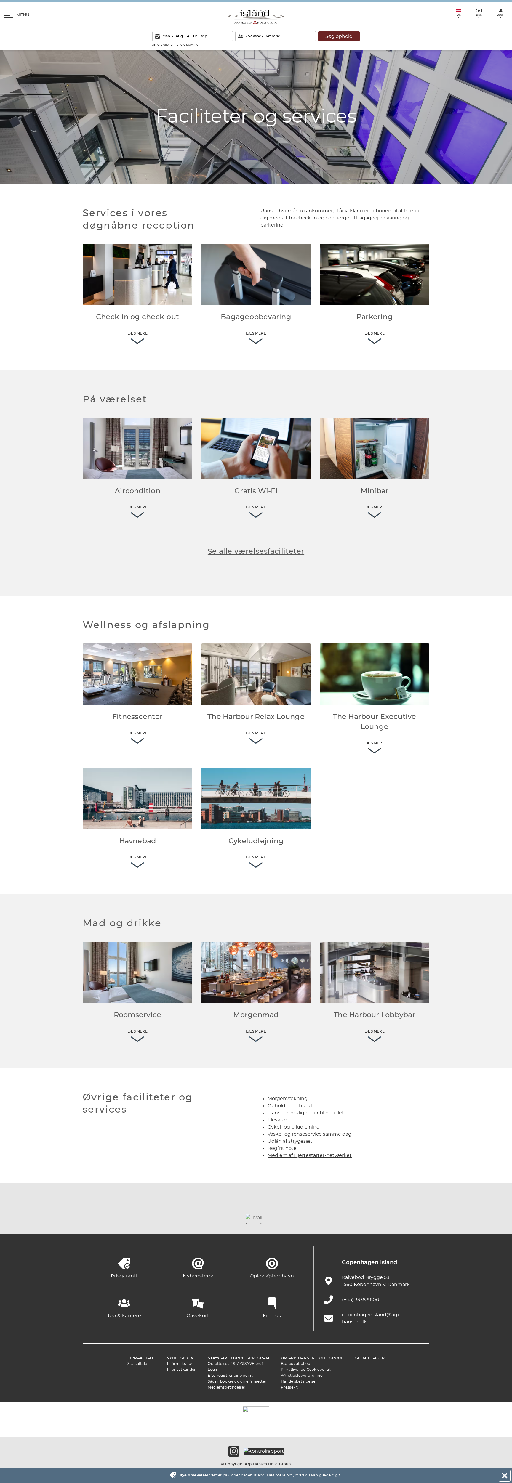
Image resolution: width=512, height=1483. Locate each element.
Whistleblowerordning (302, 1375)
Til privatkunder (181, 1369)
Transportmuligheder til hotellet (306, 1112)
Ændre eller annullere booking (175, 44)
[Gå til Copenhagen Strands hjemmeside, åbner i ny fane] (158, 1219)
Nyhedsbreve (181, 1358)
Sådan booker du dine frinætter (237, 1381)
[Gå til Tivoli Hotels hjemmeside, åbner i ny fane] (256, 1219)
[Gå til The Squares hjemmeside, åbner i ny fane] (223, 1219)
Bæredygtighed (295, 1363)
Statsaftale (137, 1363)
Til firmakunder (181, 1363)
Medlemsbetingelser (226, 1387)
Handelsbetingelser (299, 1381)
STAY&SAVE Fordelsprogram (238, 1358)
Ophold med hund (290, 1105)
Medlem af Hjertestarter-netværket (310, 1155)
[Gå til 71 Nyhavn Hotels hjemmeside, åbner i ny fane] (125, 1219)
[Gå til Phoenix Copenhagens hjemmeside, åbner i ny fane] (93, 1219)
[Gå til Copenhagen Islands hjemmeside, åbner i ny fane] (288, 1219)
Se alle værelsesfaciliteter (256, 551)
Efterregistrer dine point (230, 1375)
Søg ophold (339, 36)
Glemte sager (370, 1358)
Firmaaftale (141, 1358)
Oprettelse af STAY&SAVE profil (236, 1363)
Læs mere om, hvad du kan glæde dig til (305, 1475)
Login (213, 1369)
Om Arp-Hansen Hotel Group (312, 1358)
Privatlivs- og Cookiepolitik (306, 1369)
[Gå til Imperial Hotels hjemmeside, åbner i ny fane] (190, 1219)
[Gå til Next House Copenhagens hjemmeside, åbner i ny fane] (419, 1219)
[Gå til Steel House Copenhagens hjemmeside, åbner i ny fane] (386, 1219)
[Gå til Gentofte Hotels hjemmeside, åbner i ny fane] (321, 1219)
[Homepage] (256, 16)
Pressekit (289, 1387)
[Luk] (505, 1476)
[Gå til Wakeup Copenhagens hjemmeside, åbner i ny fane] (353, 1219)
